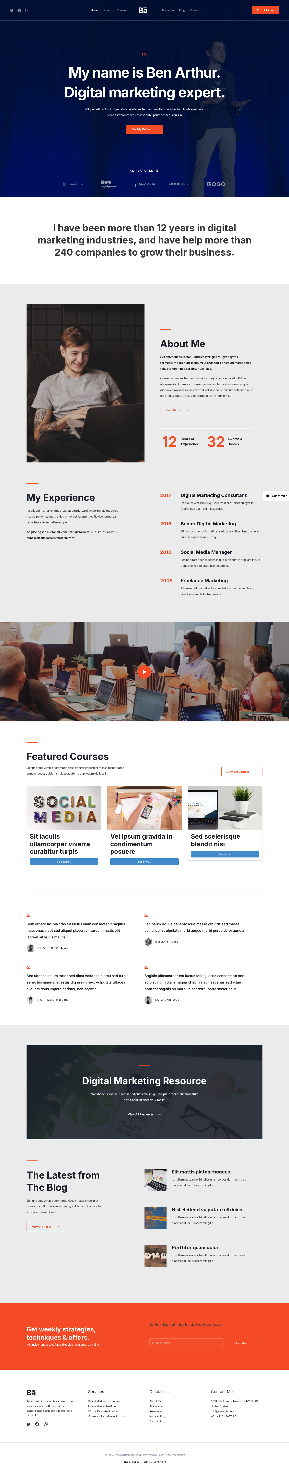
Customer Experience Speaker (106, 1416)
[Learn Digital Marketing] (143, 10)
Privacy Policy (130, 1461)
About (107, 10)
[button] (265, 10)
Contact (195, 10)
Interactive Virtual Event (103, 1406)
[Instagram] (27, 10)
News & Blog (157, 1416)
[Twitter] (12, 10)
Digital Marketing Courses (104, 1401)
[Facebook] (19, 10)
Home (94, 10)
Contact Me (156, 1421)
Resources (156, 1411)
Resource (168, 10)
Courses (122, 10)
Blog (182, 10)
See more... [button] (64, 861)
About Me (155, 1401)
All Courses (156, 1406)
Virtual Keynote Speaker (103, 1411)
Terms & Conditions (154, 1461)
